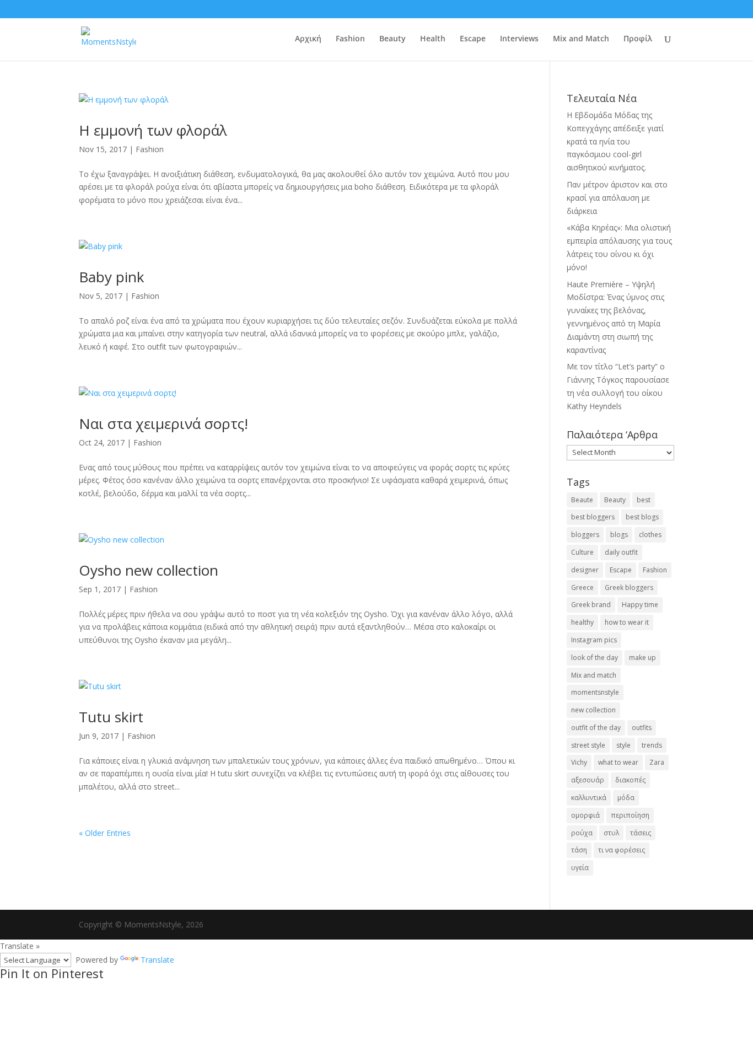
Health (432, 39)
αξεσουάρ (587, 780)
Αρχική (308, 39)
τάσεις (640, 833)
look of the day (594, 657)
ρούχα (582, 833)
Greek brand (591, 604)
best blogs (642, 517)
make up (642, 657)
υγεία (580, 867)
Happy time (640, 604)
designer (585, 570)
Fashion (350, 39)
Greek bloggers (629, 587)
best (643, 500)
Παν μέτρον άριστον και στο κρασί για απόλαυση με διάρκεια (617, 197)
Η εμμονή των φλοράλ (153, 130)
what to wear (618, 762)
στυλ (611, 833)
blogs (619, 534)
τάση (579, 850)
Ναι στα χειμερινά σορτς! (163, 423)
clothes (650, 534)
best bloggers (593, 517)
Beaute (582, 500)
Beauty (392, 39)
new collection (593, 710)
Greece (582, 587)
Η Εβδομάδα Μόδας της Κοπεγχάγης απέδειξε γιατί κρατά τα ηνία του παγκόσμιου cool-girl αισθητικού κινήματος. (615, 141)
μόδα (625, 797)
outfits (642, 727)
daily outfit (621, 552)
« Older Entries (105, 833)
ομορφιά (585, 815)
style (623, 745)
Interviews (519, 39)
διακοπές (630, 780)
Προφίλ (637, 39)
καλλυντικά (588, 797)
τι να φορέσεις (621, 850)
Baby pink (111, 277)
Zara (656, 762)
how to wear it (627, 622)
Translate (157, 959)
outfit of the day (596, 727)
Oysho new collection (148, 570)
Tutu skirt (111, 717)
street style (588, 745)
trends (652, 745)
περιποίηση (630, 815)
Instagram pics (594, 640)
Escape (473, 39)
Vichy (579, 762)
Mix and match (593, 675)
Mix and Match (581, 39)
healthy (582, 622)
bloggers (585, 534)
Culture (582, 552)
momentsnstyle (595, 692)
